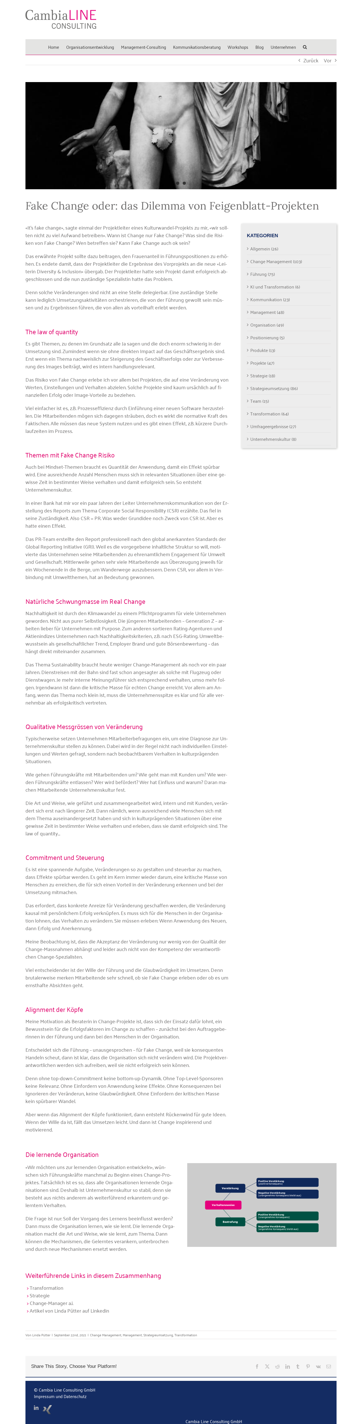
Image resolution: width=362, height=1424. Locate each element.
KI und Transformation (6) (275, 286)
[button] (305, 47)
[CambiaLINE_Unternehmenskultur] (262, 1165)
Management (132, 1335)
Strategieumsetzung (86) (274, 388)
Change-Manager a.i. (51, 1302)
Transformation (46, 1287)
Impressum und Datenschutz (60, 1396)
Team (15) (259, 400)
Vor (327, 60)
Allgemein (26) (264, 248)
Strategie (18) (262, 375)
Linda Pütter (41, 1335)
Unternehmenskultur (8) (273, 438)
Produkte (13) (262, 350)
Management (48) (267, 312)
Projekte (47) (262, 362)
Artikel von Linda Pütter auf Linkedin (69, 1310)
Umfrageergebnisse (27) (273, 426)
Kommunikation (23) (270, 299)
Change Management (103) (276, 261)
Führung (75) (262, 273)
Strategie (40, 1295)
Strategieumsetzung (158, 1335)
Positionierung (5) (267, 337)
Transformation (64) (269, 413)
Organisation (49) (267, 324)
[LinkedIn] (36, 1407)
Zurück (310, 60)
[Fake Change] (181, 135)
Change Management (105, 1335)
